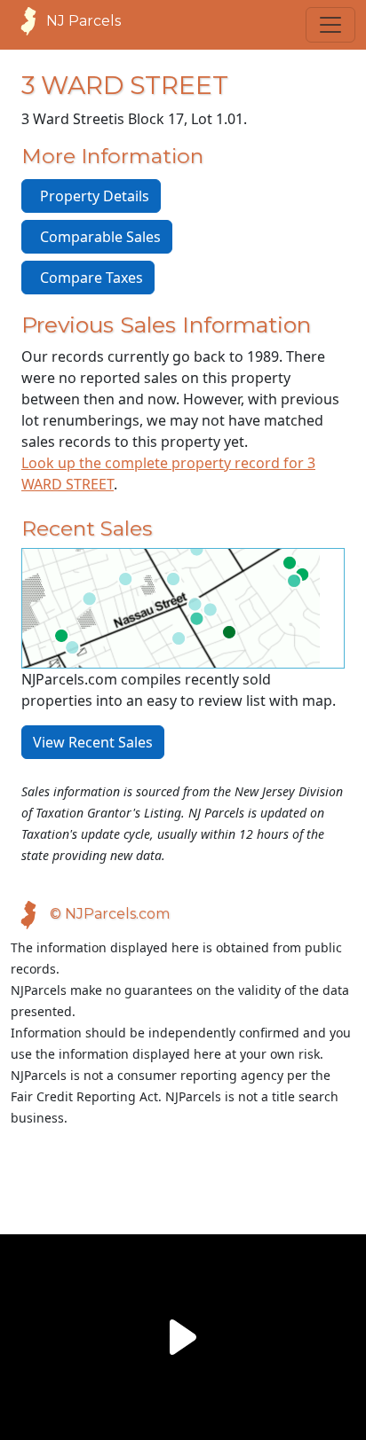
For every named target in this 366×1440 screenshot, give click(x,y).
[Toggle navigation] (330, 25)
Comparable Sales (97, 237)
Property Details (91, 196)
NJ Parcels (83, 20)
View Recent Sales (93, 742)
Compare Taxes (88, 277)
